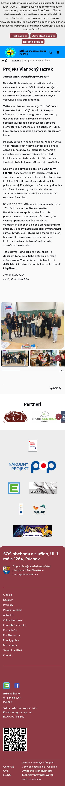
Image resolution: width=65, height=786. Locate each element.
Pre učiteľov (10, 630)
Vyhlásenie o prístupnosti (37, 770)
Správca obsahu (31, 778)
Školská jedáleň (12, 650)
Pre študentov (11, 635)
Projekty (8, 604)
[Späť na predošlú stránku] (3, 60)
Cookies (52, 766)
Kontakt (8, 655)
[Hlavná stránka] (6, 60)
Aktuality (16, 60)
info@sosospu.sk (22, 712)
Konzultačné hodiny (15, 625)
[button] (50, 52)
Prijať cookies (19, 35)
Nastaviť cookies (33, 41)
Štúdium (8, 599)
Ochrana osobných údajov (37, 762)
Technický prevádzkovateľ (37, 774)
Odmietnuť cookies (43, 35)
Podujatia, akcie (12, 609)
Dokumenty (10, 645)
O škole (7, 594)
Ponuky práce (11, 640)
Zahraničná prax (12, 620)
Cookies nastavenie (33, 766)
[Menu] (58, 52)
